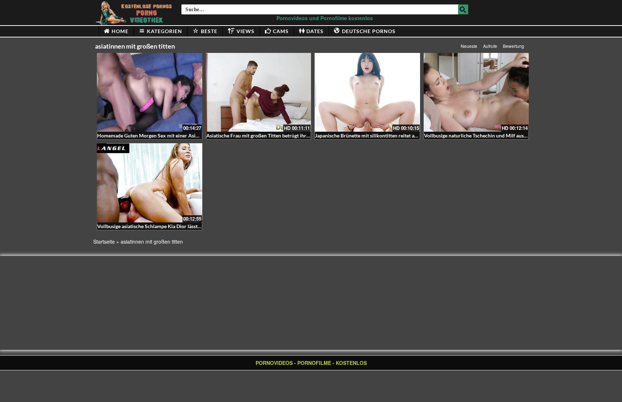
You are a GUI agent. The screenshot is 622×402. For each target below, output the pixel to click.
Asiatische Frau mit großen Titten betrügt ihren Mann (266, 135)
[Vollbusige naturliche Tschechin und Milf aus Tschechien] (476, 92)
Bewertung (513, 46)
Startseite (104, 241)
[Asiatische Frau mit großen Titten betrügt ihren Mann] (258, 92)
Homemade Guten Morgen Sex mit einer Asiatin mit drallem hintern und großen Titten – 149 (200, 135)
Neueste (469, 46)
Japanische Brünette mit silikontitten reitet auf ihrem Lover (381, 135)
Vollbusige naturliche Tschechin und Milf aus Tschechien (487, 135)
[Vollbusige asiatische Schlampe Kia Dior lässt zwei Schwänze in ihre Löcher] (149, 182)
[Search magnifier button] (463, 9)
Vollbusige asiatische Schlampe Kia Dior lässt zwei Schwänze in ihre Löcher (181, 226)
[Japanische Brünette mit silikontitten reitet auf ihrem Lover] (367, 92)
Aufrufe (490, 46)
